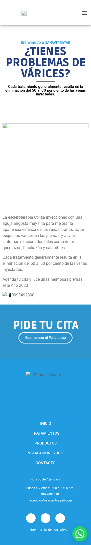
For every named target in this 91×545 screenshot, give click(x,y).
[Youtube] (60, 518)
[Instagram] (31, 518)
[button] (84, 13)
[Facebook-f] (45, 518)
